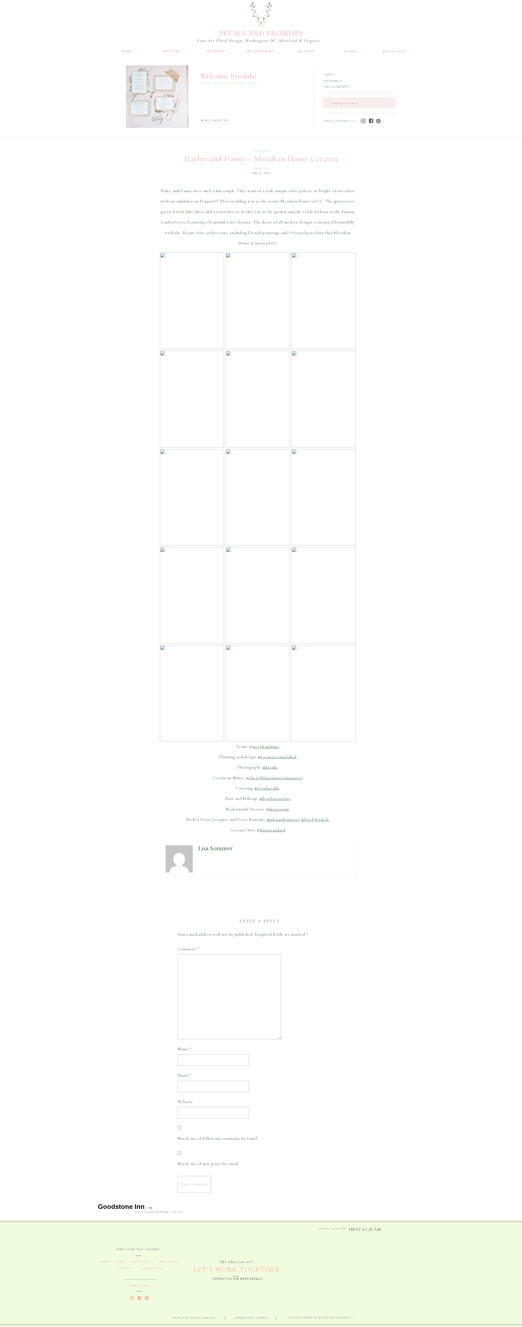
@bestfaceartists (275, 798)
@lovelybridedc (315, 819)
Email (184, 1075)
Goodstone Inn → (125, 1206)
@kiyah (269, 767)
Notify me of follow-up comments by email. (218, 1138)
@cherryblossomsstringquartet (274, 778)
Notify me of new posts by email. (208, 1163)
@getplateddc (266, 788)
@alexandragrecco (283, 819)
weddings (261, 151)
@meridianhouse (264, 746)
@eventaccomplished (277, 757)
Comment (188, 949)
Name (184, 1049)
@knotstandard (271, 830)
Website (185, 1101)
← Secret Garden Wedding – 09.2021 (155, 1212)
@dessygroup (278, 809)
